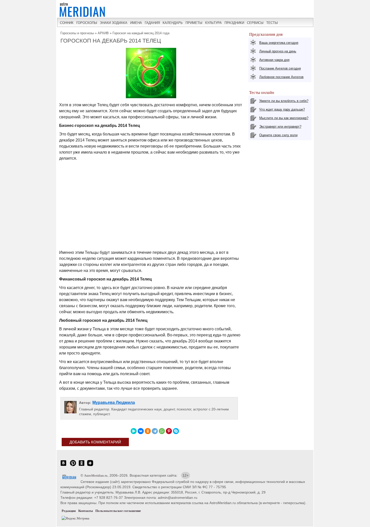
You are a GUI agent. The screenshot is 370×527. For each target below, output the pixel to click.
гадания (152, 23)
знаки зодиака (113, 23)
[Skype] (176, 431)
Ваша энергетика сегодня (278, 43)
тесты (272, 23)
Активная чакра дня (274, 60)
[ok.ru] (81, 466)
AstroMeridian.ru (95, 475)
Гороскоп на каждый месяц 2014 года (141, 33)
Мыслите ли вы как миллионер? (283, 118)
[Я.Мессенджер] (134, 431)
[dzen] (90, 466)
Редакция (69, 511)
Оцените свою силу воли (278, 135)
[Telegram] (155, 431)
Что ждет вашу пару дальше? (282, 109)
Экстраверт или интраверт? (280, 126)
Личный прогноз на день (277, 51)
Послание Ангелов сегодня (280, 68)
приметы (194, 23)
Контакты (85, 511)
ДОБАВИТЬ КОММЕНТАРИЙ (95, 442)
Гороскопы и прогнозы (77, 33)
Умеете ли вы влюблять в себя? (283, 101)
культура (213, 23)
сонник (66, 23)
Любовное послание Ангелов (281, 77)
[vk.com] (63, 466)
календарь (173, 23)
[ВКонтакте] (141, 431)
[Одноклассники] (148, 431)
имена (136, 23)
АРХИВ (103, 33)
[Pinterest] (169, 431)
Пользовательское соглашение (118, 511)
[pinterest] (73, 466)
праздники (234, 23)
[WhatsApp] (162, 431)
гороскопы (86, 23)
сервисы (255, 23)
